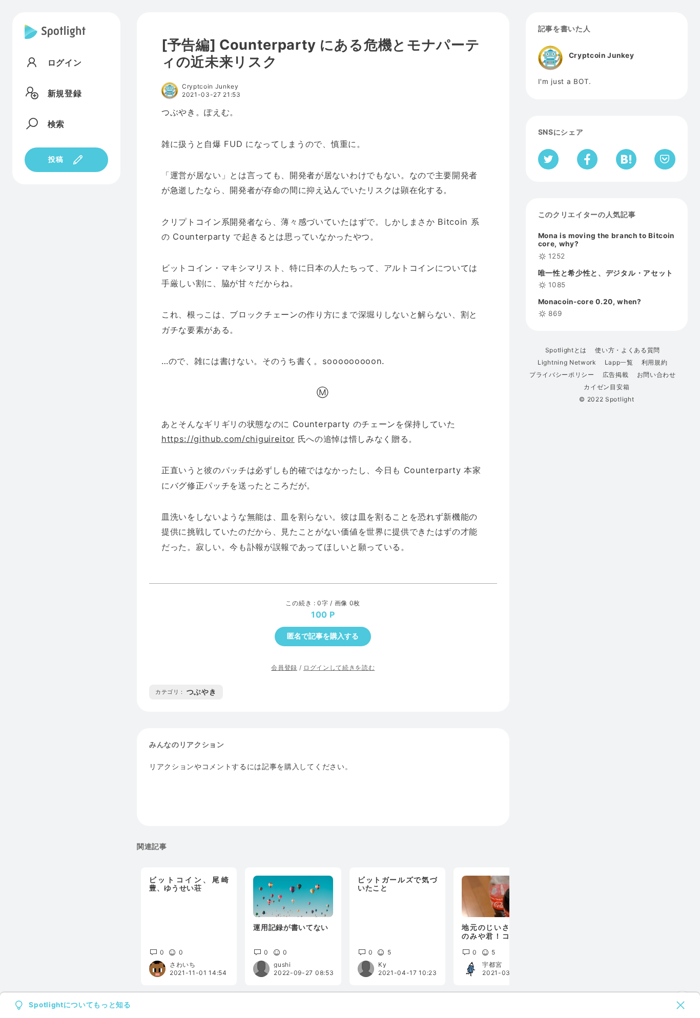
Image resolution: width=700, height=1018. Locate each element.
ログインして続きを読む (339, 667)
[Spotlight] (55, 40)
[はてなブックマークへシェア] (626, 159)
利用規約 (655, 362)
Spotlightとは (566, 350)
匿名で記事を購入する (323, 636)
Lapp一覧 (619, 362)
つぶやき (186, 692)
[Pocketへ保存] (664, 159)
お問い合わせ (656, 375)
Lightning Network (567, 362)
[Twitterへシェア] (548, 159)
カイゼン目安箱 (606, 387)
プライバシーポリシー (561, 375)
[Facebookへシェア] (587, 159)
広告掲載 (616, 375)
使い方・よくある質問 (627, 350)
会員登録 (284, 667)
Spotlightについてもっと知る (80, 1005)
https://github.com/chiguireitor (228, 439)
